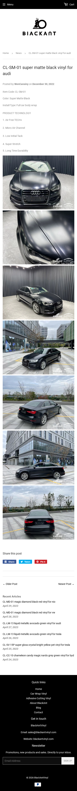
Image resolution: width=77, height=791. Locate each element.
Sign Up (68, 761)
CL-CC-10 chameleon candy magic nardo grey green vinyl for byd (38, 655)
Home (6, 53)
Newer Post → (66, 584)
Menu (10, 4)
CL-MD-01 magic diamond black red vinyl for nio (29, 601)
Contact (38, 712)
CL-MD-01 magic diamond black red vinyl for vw (29, 612)
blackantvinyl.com (43, 738)
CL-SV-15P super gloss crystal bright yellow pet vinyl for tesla (36, 644)
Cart (71, 4)
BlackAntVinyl (41, 777)
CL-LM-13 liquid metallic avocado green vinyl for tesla (32, 634)
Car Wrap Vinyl (38, 693)
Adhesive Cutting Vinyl (38, 698)
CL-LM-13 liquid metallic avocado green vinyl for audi (32, 623)
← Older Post (10, 584)
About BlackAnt (38, 703)
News (19, 53)
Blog (38, 707)
